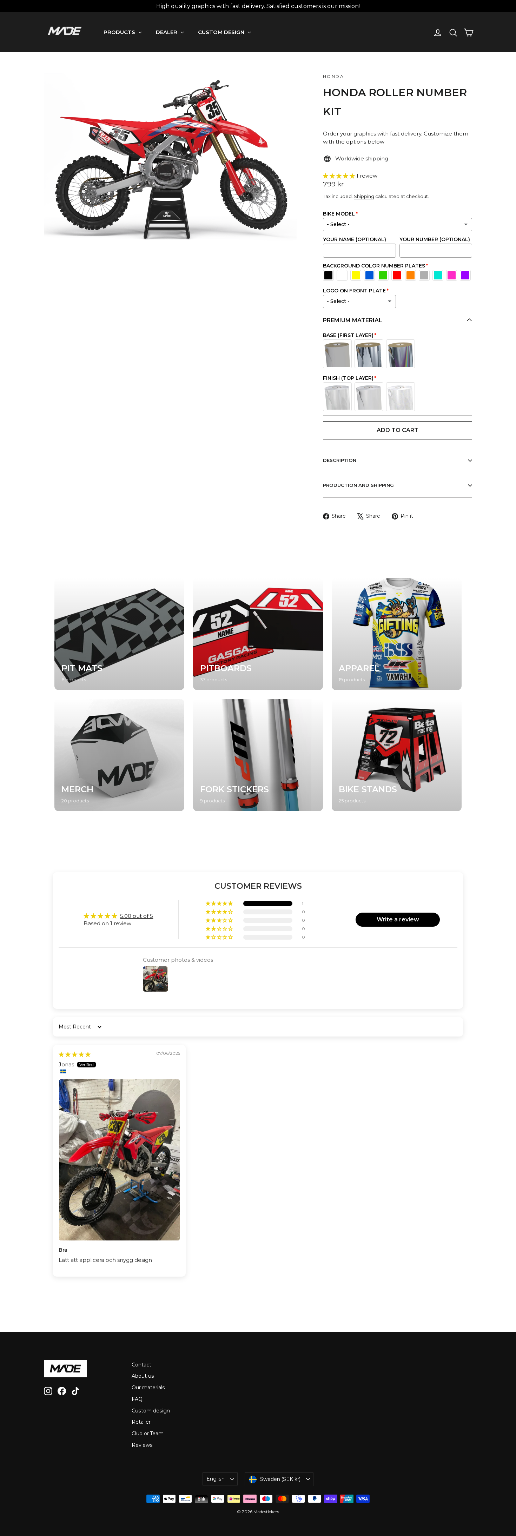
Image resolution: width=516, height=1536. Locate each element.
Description (339, 460)
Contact (141, 1365)
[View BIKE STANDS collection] (397, 755)
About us (143, 1376)
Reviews (142, 1445)
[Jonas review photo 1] (119, 1160)
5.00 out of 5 (136, 916)
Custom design (151, 1411)
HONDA (333, 76)
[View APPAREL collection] (397, 634)
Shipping (364, 196)
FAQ (137, 1399)
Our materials (148, 1387)
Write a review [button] (398, 919)
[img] (75, 1054)
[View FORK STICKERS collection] (258, 755)
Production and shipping (358, 485)
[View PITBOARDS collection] (258, 634)
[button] (339, 175)
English (215, 1479)
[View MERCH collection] (119, 755)
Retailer (141, 1422)
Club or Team (148, 1433)
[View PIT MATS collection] (119, 634)
